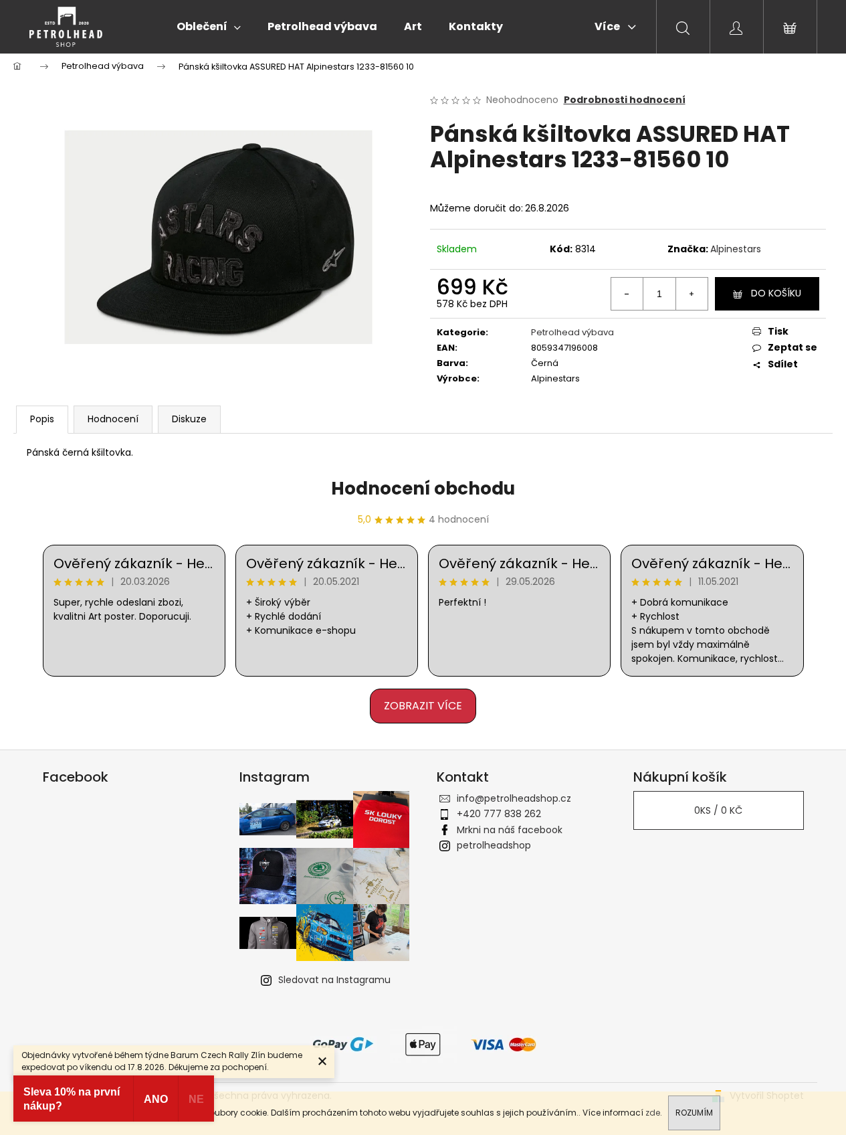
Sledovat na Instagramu (334, 979)
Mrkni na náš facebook (509, 830)
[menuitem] (208, 27)
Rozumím (694, 1112)
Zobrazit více (423, 705)
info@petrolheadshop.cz (514, 798)
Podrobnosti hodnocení (624, 100)
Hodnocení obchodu (423, 488)
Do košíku (776, 293)
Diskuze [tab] (189, 419)
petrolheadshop (494, 845)
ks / (718, 810)
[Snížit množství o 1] (627, 294)
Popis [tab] (42, 419)
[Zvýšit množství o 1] (691, 294)
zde (652, 1112)
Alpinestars (735, 249)
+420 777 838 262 (499, 813)
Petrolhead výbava (572, 332)
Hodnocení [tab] (113, 419)
